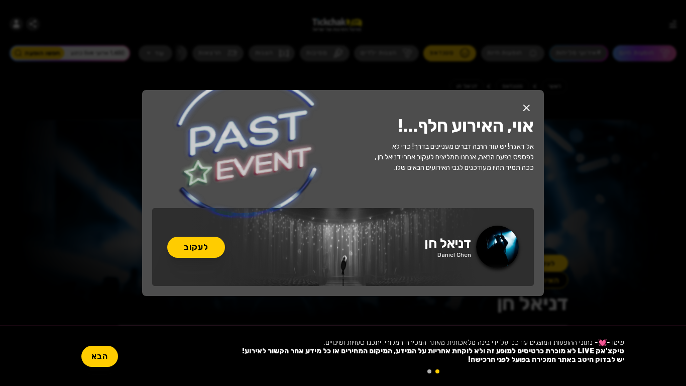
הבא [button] (99, 356)
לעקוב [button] (196, 247)
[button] (526, 107)
